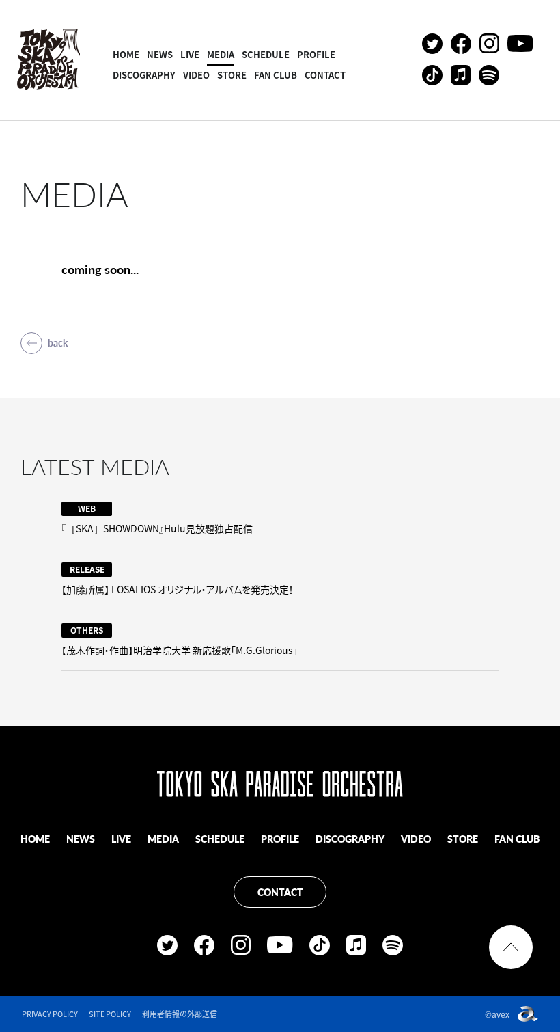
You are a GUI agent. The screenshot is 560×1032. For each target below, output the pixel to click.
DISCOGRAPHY (144, 74)
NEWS (160, 54)
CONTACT (325, 74)
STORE (232, 74)
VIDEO (196, 74)
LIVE (189, 54)
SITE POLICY (110, 1014)
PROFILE (316, 54)
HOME (126, 54)
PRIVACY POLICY (50, 1014)
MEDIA (220, 54)
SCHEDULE (266, 54)
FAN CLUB (275, 74)
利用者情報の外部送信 (179, 1014)
